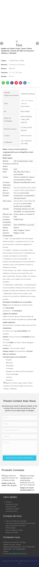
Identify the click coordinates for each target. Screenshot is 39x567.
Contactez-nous (11, 511)
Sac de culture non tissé (14, 530)
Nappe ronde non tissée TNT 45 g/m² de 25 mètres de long (10, 484)
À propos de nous (12, 504)
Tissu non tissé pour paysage (16, 521)
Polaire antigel (10, 528)
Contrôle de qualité (12, 509)
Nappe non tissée (12, 532)
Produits (8, 502)
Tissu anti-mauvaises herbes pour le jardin (20, 523)
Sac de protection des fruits (15, 525)
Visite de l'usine (11, 506)
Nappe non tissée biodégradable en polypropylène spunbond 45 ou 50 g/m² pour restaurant (28, 489)
